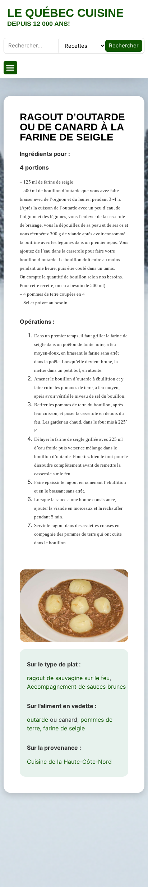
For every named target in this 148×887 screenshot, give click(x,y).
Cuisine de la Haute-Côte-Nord (69, 761)
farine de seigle (64, 728)
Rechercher (124, 45)
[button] (10, 68)
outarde (37, 719)
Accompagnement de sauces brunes (76, 686)
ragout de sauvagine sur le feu (68, 678)
